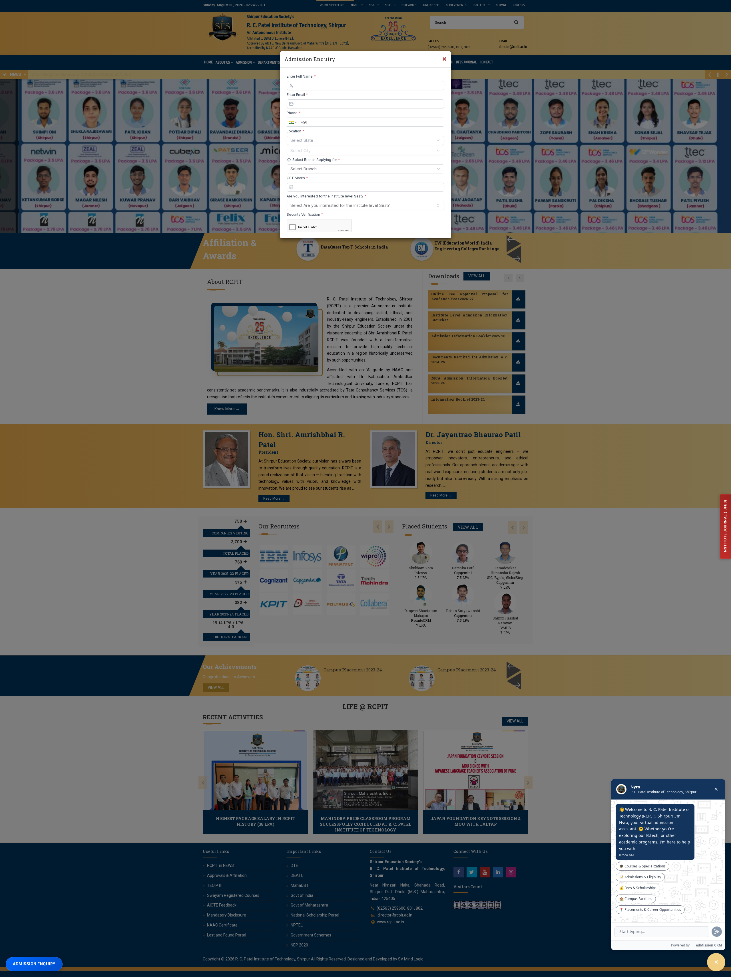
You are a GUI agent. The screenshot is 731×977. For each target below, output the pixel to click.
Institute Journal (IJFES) (725, 527)
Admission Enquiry (34, 964)
